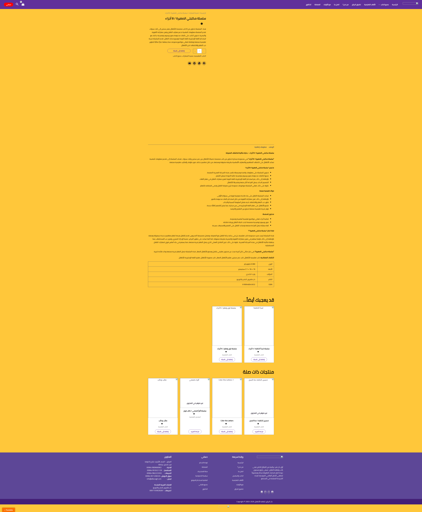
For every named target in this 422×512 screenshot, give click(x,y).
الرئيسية (395, 4)
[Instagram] (265, 492)
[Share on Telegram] (194, 63)
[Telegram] (262, 492)
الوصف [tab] (271, 147)
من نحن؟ (346, 4)
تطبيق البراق (356, 4)
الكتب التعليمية (200, 56)
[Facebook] (272, 492)
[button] (380, 4)
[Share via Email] (189, 63)
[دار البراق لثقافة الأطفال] (410, 4)
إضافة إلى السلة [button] (259, 359)
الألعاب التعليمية (370, 4)
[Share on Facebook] (204, 63)
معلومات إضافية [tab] (261, 147)
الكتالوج (308, 4)
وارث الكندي (250, 274)
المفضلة (317, 4)
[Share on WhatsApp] (199, 63)
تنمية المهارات (194, 13)
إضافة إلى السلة (179, 50)
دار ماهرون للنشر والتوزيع (246, 279)
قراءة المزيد (259, 431)
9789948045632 (248, 284)
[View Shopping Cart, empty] (23, 4)
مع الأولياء (327, 4)
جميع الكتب (385, 4)
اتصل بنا (336, 4)
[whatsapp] (269, 492)
